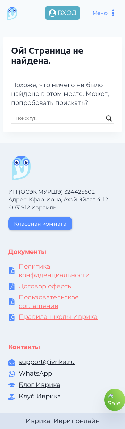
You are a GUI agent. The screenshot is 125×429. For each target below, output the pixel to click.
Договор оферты (46, 286)
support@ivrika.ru (47, 362)
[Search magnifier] (109, 118)
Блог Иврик (38, 385)
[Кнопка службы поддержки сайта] (114, 400)
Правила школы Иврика (58, 317)
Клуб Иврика (40, 396)
